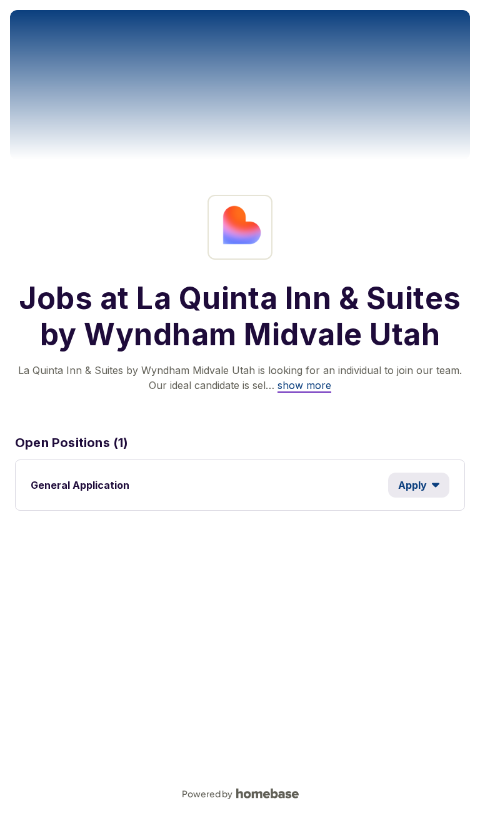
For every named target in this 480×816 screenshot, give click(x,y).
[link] (304, 385)
